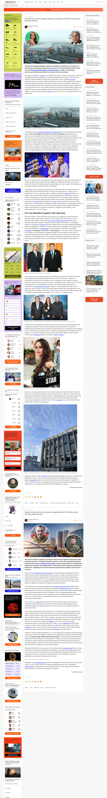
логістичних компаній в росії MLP (58, 220)
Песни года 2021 (58, 334)
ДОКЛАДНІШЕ (12, 427)
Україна (32, 503)
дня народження (68, 648)
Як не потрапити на (57, 9)
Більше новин (94, 177)
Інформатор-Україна (29, 2)
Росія (77, 503)
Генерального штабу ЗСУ (14, 69)
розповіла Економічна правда (43, 573)
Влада (40, 2)
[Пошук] (102, 2)
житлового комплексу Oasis (61, 586)
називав (65, 623)
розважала (37, 334)
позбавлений (44, 228)
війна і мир (71, 503)
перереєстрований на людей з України (45, 70)
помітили (42, 75)
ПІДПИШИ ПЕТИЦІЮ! (12, 159)
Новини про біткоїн (13, 678)
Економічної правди (65, 588)
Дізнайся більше (12, 615)
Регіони (49, 2)
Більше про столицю (94, 299)
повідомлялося (29, 666)
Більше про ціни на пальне (13, 328)
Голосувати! (13, 468)
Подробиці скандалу (12, 701)
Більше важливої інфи (94, 81)
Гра (62, 2)
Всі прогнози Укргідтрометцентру (12, 190)
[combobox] (9, 184)
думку (54, 201)
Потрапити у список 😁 (13, 733)
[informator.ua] (10, 2)
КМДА (42, 687)
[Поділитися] (78, 27)
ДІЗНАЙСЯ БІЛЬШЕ (13, 644)
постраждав (58, 400)
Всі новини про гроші (12, 276)
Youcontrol (72, 79)
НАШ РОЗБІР (13, 384)
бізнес (26, 503)
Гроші (36, 2)
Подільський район (50, 687)
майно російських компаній (58, 503)
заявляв (50, 621)
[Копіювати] (81, 27)
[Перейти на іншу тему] (100, 2)
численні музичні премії (42, 286)
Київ (37, 503)
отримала (67, 193)
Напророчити (12, 136)
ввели (57, 629)
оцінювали (28, 230)
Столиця (45, 2)
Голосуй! (13, 535)
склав (49, 91)
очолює (36, 201)
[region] (13, 188)
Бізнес (58, 2)
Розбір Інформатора (13, 591)
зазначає (27, 627)
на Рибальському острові (47, 563)
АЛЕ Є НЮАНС (12, 491)
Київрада (36, 687)
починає (44, 476)
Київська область (44, 503)
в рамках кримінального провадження (49, 132)
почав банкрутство (40, 662)
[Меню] (19, 2)
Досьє (54, 2)
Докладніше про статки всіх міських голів (13, 361)
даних (38, 602)
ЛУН (71, 650)
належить (43, 224)
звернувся (33, 480)
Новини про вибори (13, 569)
